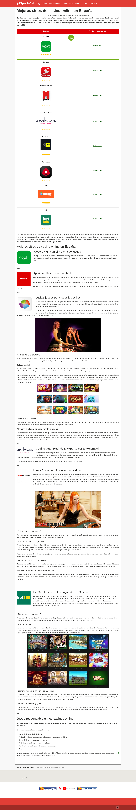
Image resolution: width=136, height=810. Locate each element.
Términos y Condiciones (24, 778)
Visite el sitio (97, 45)
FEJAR (117, 753)
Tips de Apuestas (28, 767)
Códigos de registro (51, 3)
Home (19, 767)
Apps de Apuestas (71, 3)
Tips (84, 3)
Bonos (92, 3)
